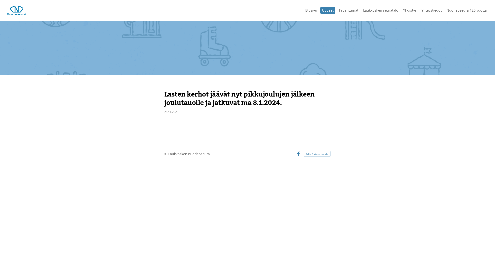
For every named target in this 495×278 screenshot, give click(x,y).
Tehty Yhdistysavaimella (317, 154)
